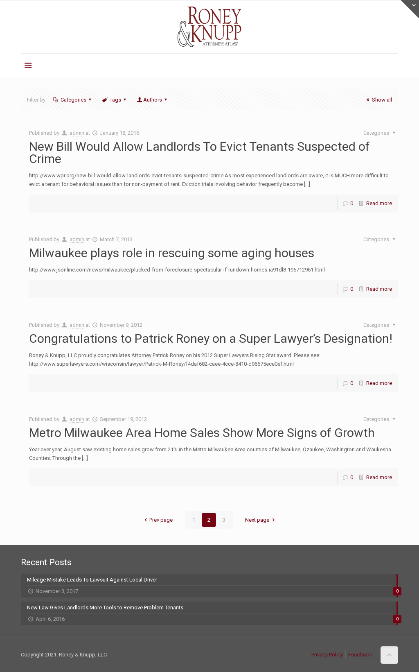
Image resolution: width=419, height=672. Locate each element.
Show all (382, 100)
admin (77, 133)
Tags (115, 100)
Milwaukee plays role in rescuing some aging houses (171, 253)
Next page (257, 520)
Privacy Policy (327, 655)
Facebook (360, 655)
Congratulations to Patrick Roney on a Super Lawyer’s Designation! (210, 338)
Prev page (161, 520)
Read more (379, 203)
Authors (152, 100)
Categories (73, 100)
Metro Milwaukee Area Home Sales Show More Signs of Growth (202, 432)
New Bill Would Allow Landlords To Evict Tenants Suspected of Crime (199, 152)
